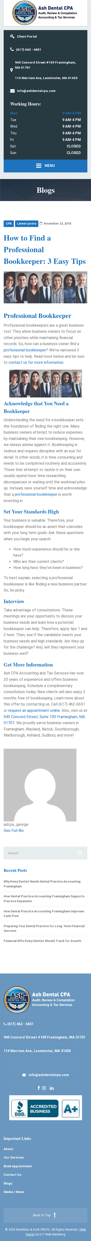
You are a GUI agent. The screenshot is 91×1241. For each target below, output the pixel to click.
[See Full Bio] (26, 830)
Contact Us (12, 1174)
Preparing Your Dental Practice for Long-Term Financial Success (44, 928)
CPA (9, 223)
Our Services (14, 1157)
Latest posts (26, 223)
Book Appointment (18, 1166)
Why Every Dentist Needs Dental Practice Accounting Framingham (42, 884)
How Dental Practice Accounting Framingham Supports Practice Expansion (44, 898)
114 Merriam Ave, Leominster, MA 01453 (46, 78)
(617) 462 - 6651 (20, 1024)
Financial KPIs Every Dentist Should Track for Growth (42, 941)
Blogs (8, 1183)
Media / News (14, 1192)
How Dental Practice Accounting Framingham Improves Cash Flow (44, 913)
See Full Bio (14, 830)
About (8, 1149)
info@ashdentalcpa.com (49, 1075)
